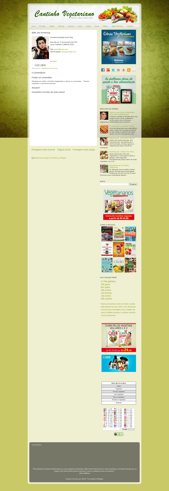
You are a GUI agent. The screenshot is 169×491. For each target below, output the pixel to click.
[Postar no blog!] (38, 65)
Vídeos (88, 26)
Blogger (100, 479)
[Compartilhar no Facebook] (42, 65)
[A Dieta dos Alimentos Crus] (130, 256)
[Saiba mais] (118, 219)
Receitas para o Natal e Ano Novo (121, 152)
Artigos (52, 26)
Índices (105, 26)
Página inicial (63, 149)
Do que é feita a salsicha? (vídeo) (121, 126)
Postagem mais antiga (84, 149)
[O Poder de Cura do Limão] (118, 272)
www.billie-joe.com (61, 49)
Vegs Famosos (117, 26)
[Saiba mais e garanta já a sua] (119, 63)
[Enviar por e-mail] (36, 65)
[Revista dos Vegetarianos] (107, 241)
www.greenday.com (68, 52)
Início (34, 26)
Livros (80, 26)
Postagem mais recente (43, 149)
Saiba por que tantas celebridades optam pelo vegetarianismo (121, 113)
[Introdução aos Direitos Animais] (130, 272)
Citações (130, 26)
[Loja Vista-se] (119, 371)
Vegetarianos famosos (49, 68)
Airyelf (84, 479)
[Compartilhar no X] (40, 65)
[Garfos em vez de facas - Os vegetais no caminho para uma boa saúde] (130, 241)
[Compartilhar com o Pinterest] (44, 65)
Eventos (71, 26)
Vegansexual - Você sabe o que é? (122, 138)
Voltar (54, 61)
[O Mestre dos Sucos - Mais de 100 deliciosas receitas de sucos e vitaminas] (118, 256)
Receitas (42, 26)
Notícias (61, 26)
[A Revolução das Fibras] (118, 241)
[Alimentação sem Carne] (107, 272)
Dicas (97, 26)
